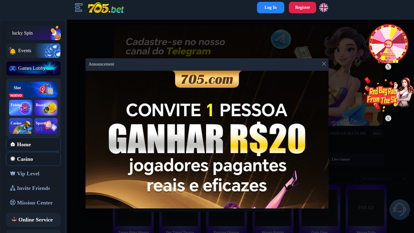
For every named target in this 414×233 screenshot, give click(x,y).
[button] (325, 7)
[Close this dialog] (324, 65)
